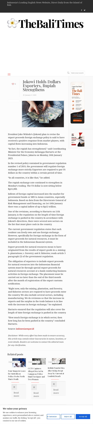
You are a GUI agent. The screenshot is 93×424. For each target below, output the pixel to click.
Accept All (83, 416)
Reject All (68, 416)
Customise (53, 416)
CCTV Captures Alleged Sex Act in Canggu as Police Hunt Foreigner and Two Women (36, 374)
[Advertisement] (46, 52)
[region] (46, 414)
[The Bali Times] (45, 23)
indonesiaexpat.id (25, 328)
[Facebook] (81, 10)
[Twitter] (84, 10)
